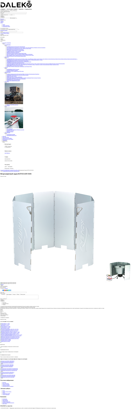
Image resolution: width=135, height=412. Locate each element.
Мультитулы (20, 55)
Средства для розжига (41, 47)
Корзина (1, 20)
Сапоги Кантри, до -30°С (4, 328)
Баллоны (12, 46)
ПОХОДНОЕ (9, 53)
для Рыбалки (19, 76)
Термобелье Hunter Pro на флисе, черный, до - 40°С (9, 333)
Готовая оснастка (42, 63)
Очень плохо (22, 294)
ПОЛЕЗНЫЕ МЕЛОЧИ (11, 78)
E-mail (1, 31)
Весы (15, 64)
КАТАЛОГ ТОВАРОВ (7, 42)
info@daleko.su (7, 153)
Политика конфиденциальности (8, 402)
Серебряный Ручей (29, 77)
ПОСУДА (8, 54)
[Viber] (6, 290)
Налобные (19, 56)
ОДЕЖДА (8, 74)
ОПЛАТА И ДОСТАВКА (7, 138)
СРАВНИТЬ (5, 140)
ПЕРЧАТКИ (9, 77)
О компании (5, 398)
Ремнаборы (23, 78)
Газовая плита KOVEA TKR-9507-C (6, 373)
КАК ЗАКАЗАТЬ (6, 137)
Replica (21, 77)
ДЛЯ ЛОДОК (7, 105)
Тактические (21, 49)
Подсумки (22, 71)
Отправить (2, 300)
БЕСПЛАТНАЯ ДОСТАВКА (8, 139)
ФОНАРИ (8, 56)
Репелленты (17, 80)
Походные (13, 48)
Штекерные (14, 61)
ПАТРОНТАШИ (10, 70)
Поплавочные (17, 62)
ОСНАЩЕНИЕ (9, 129)
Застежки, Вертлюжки (27, 63)
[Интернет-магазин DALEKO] (16, 9)
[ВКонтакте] (3, 290)
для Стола (16, 54)
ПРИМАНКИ (9, 60)
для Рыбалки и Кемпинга (14, 52)
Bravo (11, 128)
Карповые (13, 62)
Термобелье (37, 74)
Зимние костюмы (13, 74)
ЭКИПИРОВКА (8, 72)
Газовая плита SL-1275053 (5, 341)
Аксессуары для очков (13, 76)
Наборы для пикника (28, 54)
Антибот (2, 15)
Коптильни (14, 47)
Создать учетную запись (4, 33)
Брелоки (12, 56)
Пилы (30, 55)
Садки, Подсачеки (28, 64)
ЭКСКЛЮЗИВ (7, 132)
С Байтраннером (33, 59)
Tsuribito (24, 77)
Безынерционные (14, 59)
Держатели (14, 129)
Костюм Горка (19, 74)
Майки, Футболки (25, 74)
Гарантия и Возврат (6, 385)
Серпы (32, 55)
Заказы (4, 24)
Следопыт (35, 77)
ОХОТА (6, 67)
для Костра (12, 54)
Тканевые (17, 69)
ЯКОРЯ (8, 131)
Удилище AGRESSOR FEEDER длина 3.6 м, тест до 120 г (10, 335)
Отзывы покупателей (6, 401)
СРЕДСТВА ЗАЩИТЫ (11, 80)
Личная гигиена (18, 78)
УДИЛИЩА (9, 62)
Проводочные (27, 59)
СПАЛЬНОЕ (9, 50)
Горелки (15, 46)
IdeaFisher (18, 77)
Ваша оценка (2, 293)
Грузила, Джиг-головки (35, 63)
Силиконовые (25, 60)
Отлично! (3, 294)
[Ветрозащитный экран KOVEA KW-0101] (53, 281)
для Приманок (21, 66)
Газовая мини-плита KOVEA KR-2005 (7, 377)
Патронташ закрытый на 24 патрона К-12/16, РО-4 (9, 338)
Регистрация (5, 30)
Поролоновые (20, 60)
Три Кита (21, 65)
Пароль (1, 32)
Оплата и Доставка (6, 384)
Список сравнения (6, 25)
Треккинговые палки (22, 53)
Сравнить (6, 288)
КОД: (1, 286)
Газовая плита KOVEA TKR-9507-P (6, 362)
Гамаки (12, 50)
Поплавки (16, 63)
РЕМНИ (8, 79)
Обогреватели (22, 46)
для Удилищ (26, 66)
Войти (1, 30)
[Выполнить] (18, 29)
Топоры (24, 55)
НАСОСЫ (8, 128)
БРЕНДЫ (4, 136)
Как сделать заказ (6, 383)
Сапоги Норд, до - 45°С (4, 325)
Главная (1, 170)
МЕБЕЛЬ (8, 52)
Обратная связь (5, 400)
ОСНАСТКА (9, 63)
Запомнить (3, 40)
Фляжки (23, 54)
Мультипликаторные (21, 59)
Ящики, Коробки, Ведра (54, 64)
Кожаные (11, 79)
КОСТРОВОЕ (9, 47)
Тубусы (30, 66)
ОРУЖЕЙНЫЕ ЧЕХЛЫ (11, 69)
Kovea (17, 170)
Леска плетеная (56, 63)
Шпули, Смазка (39, 59)
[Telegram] (10, 290)
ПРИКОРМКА (9, 65)
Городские (13, 49)
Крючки (13, 63)
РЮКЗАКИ (9, 49)
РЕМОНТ (8, 130)
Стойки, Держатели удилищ (37, 64)
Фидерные (22, 62)
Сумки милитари (17, 51)
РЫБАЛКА (7, 57)
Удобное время (3, 14)
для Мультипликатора (27, 61)
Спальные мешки (21, 50)
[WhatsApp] (7, 290)
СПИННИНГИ (9, 61)
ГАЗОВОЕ (9, 46)
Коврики (16, 50)
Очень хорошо (8, 294)
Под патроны (15, 70)
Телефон (1, 13)
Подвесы (18, 71)
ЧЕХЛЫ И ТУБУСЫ (10, 66)
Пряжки (18, 79)
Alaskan (12, 77)
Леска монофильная (49, 63)
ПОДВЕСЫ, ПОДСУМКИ (11, 71)
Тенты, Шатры (23, 48)
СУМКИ (8, 51)
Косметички (12, 51)
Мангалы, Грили (19, 47)
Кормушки (20, 63)
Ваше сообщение (3, 298)
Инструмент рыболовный (20, 64)
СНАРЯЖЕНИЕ (8, 44)
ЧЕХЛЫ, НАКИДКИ (10, 104)
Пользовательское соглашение (8, 386)
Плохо (18, 294)
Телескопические (20, 61)
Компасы (16, 53)
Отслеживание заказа (4, 29)
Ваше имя (2, 12)
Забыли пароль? (6, 32)
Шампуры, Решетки (33, 47)
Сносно (14, 294)
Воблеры (16, 60)
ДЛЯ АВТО (7, 81)
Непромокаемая (32, 74)
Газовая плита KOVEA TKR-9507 (6, 366)
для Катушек (16, 66)
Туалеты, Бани (28, 48)
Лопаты (27, 55)
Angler (15, 77)
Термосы (20, 54)
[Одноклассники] (4, 290)
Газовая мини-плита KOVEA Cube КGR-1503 (8, 370)
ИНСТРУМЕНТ (10, 55)
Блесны (13, 60)
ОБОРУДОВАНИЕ (10, 64)
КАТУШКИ (9, 59)
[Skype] (9, 290)
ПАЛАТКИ (9, 48)
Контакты (4, 382)
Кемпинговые (17, 48)
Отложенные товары (6, 26)
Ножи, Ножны (15, 55)
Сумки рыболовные (46, 64)
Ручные (15, 56)
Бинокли (13, 53)
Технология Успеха (15, 65)
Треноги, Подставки (26, 47)
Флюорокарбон (62, 63)
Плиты (18, 46)
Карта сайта (5, 403)
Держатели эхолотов (20, 129)
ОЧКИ (8, 76)
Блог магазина (5, 399)
